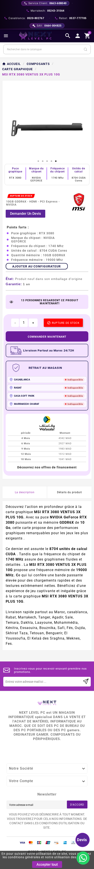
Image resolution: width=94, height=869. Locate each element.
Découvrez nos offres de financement (47, 467)
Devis (82, 839)
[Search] (85, 49)
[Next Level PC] (35, 35)
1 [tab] (38, 161)
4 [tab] (51, 161)
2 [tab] (42, 161)
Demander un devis (25, 213)
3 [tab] (47, 161)
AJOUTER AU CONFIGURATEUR (36, 266)
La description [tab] (25, 492)
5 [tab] (56, 161)
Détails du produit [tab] (69, 492)
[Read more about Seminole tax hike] (86, 681)
